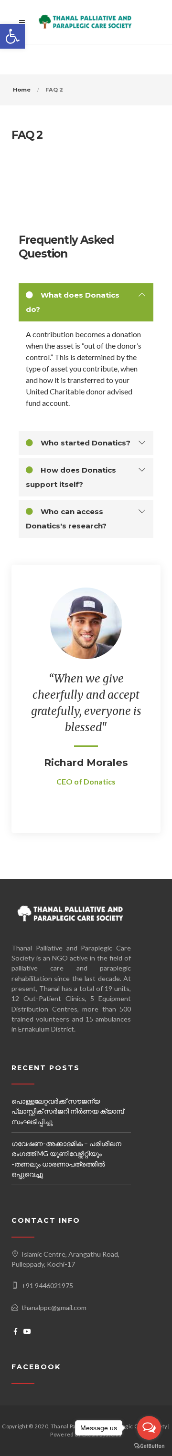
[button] (12, 36)
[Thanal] (86, 21)
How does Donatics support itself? (71, 477)
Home (22, 89)
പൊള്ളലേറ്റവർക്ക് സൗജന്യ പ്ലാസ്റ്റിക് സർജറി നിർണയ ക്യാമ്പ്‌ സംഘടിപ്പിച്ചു (67, 1111)
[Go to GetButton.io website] (149, 1446)
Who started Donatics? (84, 442)
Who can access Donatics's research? (66, 518)
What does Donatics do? (72, 302)
